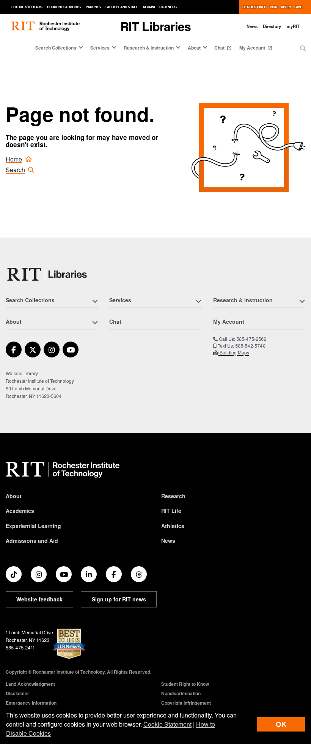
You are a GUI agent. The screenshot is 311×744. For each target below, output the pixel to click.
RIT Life (171, 510)
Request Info (254, 7)
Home (14, 159)
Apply (286, 7)
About (14, 496)
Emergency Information (31, 702)
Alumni (149, 7)
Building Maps (233, 352)
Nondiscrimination (181, 693)
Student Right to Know (185, 683)
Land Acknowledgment (30, 683)
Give (298, 7)
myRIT (293, 26)
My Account (252, 47)
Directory (272, 26)
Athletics (172, 526)
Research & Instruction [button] (149, 47)
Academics (20, 510)
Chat (220, 47)
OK (281, 724)
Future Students (26, 7)
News (252, 26)
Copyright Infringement (186, 702)
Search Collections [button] (55, 47)
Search (15, 169)
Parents (93, 7)
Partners (168, 7)
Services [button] (100, 47)
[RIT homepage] (45, 26)
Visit (274, 7)
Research (173, 496)
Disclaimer (17, 693)
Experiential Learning (33, 526)
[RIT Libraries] (48, 274)
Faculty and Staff (121, 7)
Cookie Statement (167, 724)
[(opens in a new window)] (14, 349)
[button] (303, 48)
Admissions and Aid (32, 540)
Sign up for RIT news (119, 599)
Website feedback (39, 599)
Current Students (64, 7)
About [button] (194, 47)
